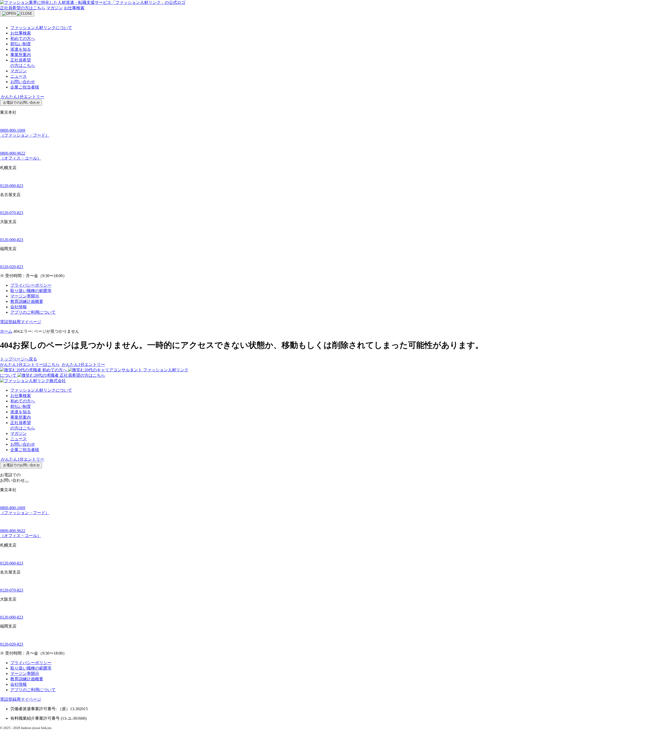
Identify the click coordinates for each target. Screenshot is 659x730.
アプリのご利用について (33, 312)
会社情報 (18, 307)
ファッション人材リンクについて (41, 27)
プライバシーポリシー (30, 285)
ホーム (6, 331)
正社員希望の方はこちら (22, 8)
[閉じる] (27, 481)
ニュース (18, 76)
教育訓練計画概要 (26, 301)
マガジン (54, 8)
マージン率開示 (24, 296)
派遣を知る (20, 49)
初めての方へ (22, 38)
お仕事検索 (74, 8)
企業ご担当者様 (24, 87)
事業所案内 (20, 54)
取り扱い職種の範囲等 (30, 290)
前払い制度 (20, 44)
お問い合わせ (22, 82)
